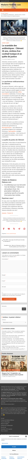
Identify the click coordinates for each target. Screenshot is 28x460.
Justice (4, 42)
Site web (4, 286)
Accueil (2, 418)
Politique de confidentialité (7, 425)
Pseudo (3, 275)
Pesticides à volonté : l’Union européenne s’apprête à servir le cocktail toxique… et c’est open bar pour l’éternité (13, 333)
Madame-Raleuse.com (11, 5)
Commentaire (5, 259)
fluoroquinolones (7, 127)
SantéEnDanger (13, 233)
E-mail (3, 281)
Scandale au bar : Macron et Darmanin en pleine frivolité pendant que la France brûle (14, 246)
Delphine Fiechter (11, 59)
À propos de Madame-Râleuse (7, 420)
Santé (7, 42)
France (7, 233)
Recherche (4, 306)
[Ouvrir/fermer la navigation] (2, 10)
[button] (26, 436)
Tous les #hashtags (5, 422)
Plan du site (3, 427)
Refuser (14, 450)
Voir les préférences (14, 454)
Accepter (14, 446)
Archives (4, 319)
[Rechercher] (24, 308)
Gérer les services (5, 443)
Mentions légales (4, 423)
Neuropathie (12, 131)
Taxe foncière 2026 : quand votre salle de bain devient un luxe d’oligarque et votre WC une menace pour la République (13, 343)
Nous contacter (4, 430)
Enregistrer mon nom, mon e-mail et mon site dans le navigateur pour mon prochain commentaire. (13, 294)
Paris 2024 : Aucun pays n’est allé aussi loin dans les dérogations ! (14, 240)
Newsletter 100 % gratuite (6, 429)
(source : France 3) (7, 213)
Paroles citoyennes (7, 353)
